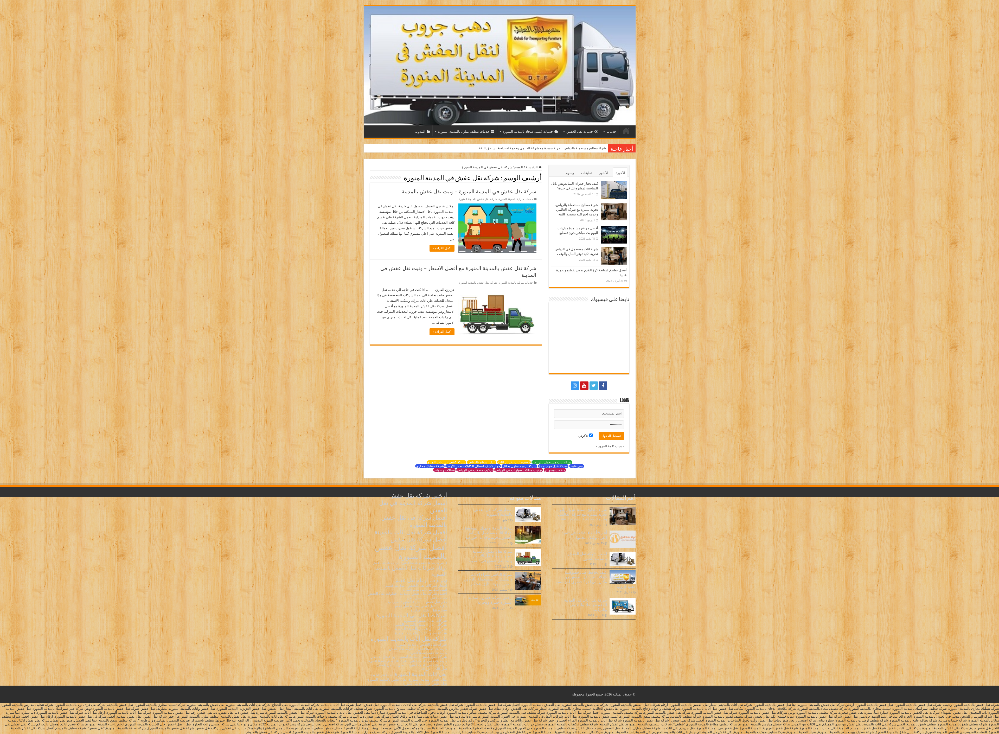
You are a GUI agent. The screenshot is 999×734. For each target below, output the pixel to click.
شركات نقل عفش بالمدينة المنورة (421, 629)
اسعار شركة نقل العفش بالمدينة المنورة (587, 556)
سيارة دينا (393, 602)
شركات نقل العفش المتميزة (425, 620)
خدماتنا (611, 131)
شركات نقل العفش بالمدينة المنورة (420, 625)
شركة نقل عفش (401, 649)
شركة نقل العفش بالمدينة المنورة (421, 644)
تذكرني (583, 436)
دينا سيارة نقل (417, 598)
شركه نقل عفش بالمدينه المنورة (428, 665)
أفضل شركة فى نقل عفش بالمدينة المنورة (414, 521)
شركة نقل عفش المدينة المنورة (428, 653)
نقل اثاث (425, 669)
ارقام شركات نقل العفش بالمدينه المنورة (410, 571)
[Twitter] (594, 385)
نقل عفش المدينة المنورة (428, 679)
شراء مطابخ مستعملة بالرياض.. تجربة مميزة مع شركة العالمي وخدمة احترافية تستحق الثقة (576, 209)
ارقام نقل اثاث (438, 581)
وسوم (570, 173)
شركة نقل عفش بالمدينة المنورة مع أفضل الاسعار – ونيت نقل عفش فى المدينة (491, 556)
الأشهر (603, 173)
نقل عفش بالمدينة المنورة (387, 679)
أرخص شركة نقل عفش (418, 495)
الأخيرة (620, 173)
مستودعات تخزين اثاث (514, 462)
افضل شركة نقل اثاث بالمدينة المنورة (425, 589)
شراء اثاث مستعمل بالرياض (551, 462)
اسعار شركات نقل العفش (427, 585)
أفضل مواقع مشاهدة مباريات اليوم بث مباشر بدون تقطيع (566, 148)
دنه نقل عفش (438, 598)
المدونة (420, 131)
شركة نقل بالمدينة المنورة (432, 649)
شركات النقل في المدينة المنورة (411, 615)
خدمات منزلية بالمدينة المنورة (515, 199)
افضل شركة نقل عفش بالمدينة (423, 593)
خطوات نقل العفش (382, 593)
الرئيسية (626, 130)
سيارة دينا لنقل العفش (434, 606)
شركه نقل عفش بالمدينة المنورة (387, 661)
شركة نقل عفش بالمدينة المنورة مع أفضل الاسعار (409, 657)
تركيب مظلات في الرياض (475, 470)
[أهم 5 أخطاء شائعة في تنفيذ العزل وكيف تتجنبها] (623, 539)
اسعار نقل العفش (395, 586)
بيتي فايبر (576, 466)
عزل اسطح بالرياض (481, 462)
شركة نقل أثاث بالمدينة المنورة (409, 638)
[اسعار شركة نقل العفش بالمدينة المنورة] (623, 559)
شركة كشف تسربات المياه (446, 462)
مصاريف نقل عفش (392, 665)
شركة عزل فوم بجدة (553, 466)
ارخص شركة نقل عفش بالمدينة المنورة (424, 563)
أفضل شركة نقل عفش (418, 539)
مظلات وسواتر (555, 470)
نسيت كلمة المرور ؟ (609, 446)
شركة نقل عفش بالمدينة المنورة (478, 199)
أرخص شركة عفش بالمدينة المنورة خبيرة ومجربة (490, 600)
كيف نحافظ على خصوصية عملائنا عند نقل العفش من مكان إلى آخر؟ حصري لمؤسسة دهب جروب (596, 579)
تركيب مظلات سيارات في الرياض (518, 470)
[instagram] (575, 385)
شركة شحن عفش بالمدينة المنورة (421, 633)
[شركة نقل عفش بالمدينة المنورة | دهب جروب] (500, 65)
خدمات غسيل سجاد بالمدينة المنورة (528, 131)
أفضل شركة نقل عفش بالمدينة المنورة (411, 552)
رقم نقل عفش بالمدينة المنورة (424, 602)
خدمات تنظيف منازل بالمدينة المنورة (464, 131)
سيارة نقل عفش (406, 606)
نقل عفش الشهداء (381, 675)
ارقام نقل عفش (410, 580)
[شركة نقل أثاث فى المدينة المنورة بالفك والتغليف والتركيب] (623, 606)
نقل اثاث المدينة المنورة (421, 674)
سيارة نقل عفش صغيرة (429, 610)
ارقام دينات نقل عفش (386, 563)
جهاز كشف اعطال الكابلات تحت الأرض (473, 466)
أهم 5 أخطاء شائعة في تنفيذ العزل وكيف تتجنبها (584, 535)
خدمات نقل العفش (579, 131)
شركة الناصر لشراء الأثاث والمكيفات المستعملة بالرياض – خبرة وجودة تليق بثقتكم (488, 579)
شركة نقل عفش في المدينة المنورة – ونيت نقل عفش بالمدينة (469, 191)
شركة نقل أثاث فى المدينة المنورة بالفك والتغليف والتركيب (585, 605)
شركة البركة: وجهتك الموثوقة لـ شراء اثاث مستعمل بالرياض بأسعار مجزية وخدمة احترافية (487, 533)
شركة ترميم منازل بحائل (519, 466)
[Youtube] (584, 385)
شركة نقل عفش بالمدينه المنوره (428, 661)
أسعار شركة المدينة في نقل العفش (413, 506)
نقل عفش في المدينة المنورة (425, 683)
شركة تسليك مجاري (430, 466)
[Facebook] (603, 385)
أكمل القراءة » (442, 248)
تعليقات (586, 173)
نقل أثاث (440, 669)
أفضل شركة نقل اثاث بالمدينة (410, 532)
